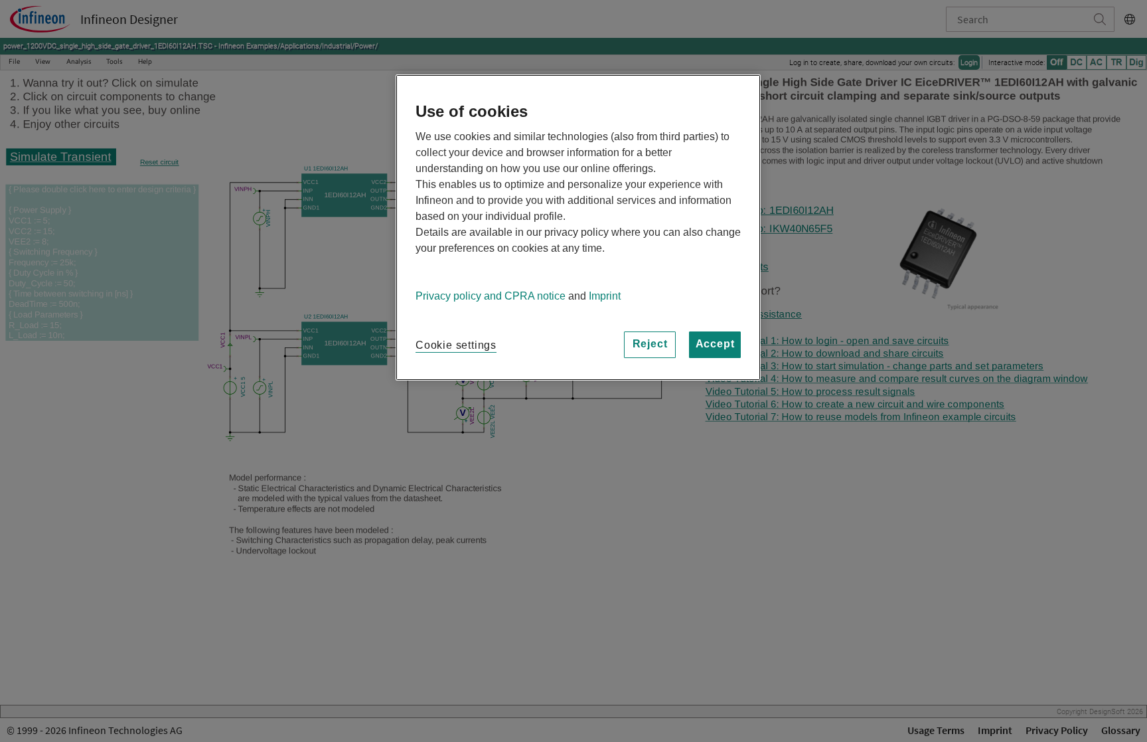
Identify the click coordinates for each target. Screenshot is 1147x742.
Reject (650, 343)
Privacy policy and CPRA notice (491, 296)
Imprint (605, 296)
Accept (715, 343)
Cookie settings (456, 345)
